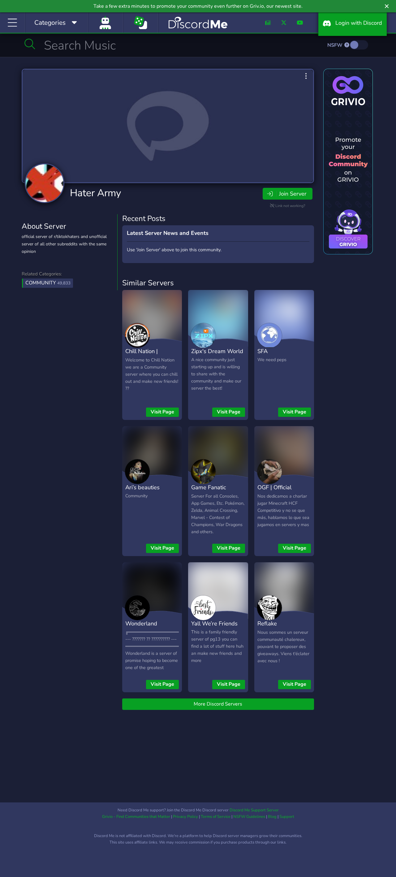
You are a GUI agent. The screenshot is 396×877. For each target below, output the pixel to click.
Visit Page (162, 411)
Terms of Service (215, 816)
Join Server (292, 193)
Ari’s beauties (142, 487)
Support (286, 816)
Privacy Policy (185, 816)
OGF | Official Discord (274, 491)
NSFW (335, 45)
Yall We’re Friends (214, 623)
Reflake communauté (274, 628)
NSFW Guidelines (249, 816)
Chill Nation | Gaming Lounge (145, 355)
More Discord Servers (218, 704)
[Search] (30, 44)
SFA (262, 351)
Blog (272, 816)
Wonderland (141, 623)
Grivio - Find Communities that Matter (136, 816)
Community (48, 282)
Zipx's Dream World (217, 351)
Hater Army (95, 193)
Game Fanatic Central (208, 491)
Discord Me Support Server (254, 810)
